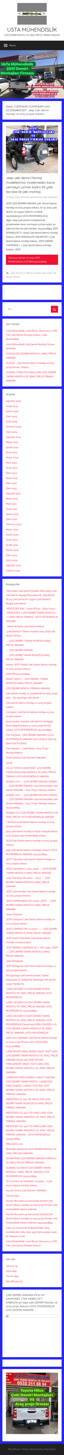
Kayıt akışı (11, 1271)
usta (45, 197)
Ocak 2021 (11, 509)
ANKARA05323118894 (18, 674)
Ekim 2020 (11, 519)
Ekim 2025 (11, 416)
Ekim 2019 (11, 555)
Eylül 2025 (11, 421)
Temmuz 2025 (13, 426)
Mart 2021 (11, 503)
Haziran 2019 (13, 570)
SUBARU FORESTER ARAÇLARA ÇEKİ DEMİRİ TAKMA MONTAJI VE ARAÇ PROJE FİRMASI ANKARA (31, 376)
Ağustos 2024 (13, 437)
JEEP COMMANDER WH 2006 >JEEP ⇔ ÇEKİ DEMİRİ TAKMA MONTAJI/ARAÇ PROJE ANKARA (31, 905)
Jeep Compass (14, 914)
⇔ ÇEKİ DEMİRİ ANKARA (19, 650)
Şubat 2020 (12, 534)
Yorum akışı (12, 1276)
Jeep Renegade (14, 961)
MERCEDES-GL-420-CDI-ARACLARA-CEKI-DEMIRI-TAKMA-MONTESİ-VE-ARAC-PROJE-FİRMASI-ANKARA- (31, 1117)
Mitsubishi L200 (14, 1144)
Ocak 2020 (12, 539)
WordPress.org (14, 1281)
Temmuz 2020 (14, 524)
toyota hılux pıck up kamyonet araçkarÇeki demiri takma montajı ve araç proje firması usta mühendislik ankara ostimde (31, 1205)
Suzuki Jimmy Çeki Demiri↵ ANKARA (26, 1190)
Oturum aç (12, 1266)
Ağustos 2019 (13, 565)
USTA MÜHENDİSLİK (32, 29)
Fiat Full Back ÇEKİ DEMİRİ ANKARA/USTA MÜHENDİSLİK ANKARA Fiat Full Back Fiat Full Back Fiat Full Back (31, 739)
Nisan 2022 (12, 478)
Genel (9, 763)
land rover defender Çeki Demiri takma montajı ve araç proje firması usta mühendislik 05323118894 (31, 1042)
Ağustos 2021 (13, 493)
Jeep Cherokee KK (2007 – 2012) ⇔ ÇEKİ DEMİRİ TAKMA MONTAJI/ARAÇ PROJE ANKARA (28, 882)
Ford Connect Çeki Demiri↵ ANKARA (26, 757)
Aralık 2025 (12, 406)
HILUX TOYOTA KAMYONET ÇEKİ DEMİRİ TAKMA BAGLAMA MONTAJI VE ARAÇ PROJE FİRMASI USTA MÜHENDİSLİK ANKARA (31, 772)
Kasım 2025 (12, 411)
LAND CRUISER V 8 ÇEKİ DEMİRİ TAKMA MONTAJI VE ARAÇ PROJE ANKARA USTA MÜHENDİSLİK (29, 993)
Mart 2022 (11, 483)
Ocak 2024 (11, 452)
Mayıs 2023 (12, 457)
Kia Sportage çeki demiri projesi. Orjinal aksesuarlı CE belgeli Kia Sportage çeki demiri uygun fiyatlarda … (31, 979)
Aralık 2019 (12, 545)
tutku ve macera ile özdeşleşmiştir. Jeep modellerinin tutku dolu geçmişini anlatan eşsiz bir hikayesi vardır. (31, 1232)
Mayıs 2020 (12, 529)
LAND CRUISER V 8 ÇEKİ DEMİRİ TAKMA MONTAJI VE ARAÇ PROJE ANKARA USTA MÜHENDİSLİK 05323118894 (29, 1006)
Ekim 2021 (11, 488)
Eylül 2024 (11, 432)
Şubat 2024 (12, 447)
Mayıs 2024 (12, 442)
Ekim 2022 (11, 473)
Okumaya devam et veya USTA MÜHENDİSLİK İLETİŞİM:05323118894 (27, 259)
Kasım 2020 (12, 514)
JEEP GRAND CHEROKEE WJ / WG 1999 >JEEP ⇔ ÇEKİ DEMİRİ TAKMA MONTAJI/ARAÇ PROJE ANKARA (32, 951)
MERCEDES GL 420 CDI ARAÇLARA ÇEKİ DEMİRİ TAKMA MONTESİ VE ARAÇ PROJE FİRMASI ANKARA (29, 1103)
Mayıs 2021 (12, 498)
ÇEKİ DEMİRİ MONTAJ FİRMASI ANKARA (28, 688)
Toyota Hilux (13, 1195)
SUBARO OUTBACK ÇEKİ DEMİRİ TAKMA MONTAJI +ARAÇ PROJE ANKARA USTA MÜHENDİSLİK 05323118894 (28, 1172)
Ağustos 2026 (13, 401)
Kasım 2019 (12, 550)
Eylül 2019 (11, 560)
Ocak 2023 (11, 467)
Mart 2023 (11, 462)
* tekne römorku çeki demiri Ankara (25, 626)
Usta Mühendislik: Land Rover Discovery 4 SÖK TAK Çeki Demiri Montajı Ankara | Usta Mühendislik (31, 335)
